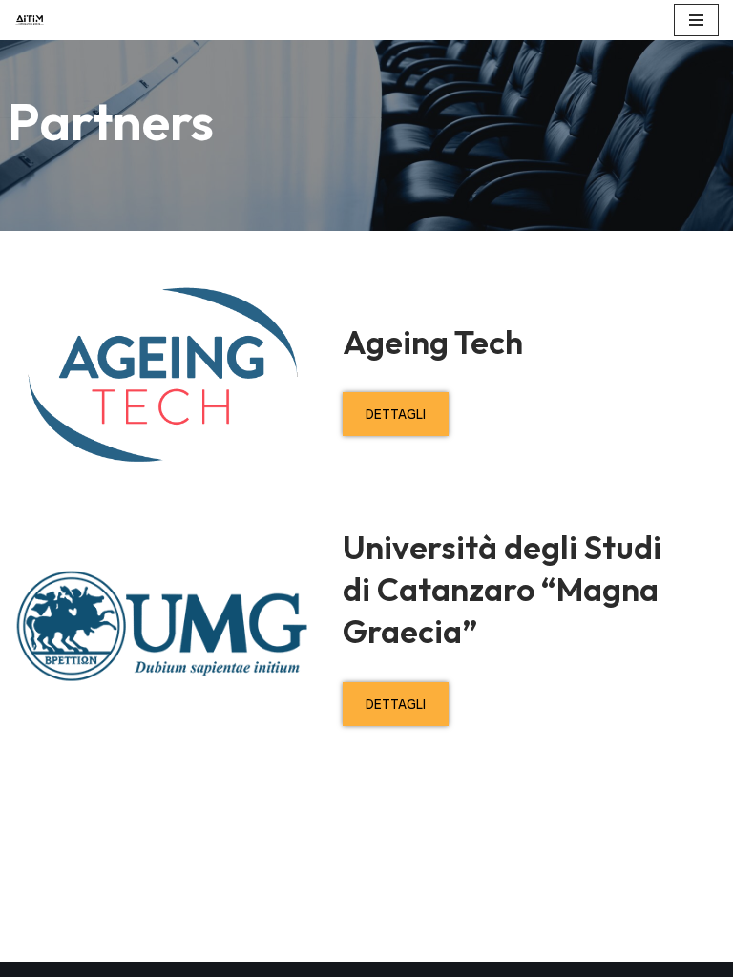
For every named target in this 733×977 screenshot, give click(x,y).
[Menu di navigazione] (696, 20)
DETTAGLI (396, 414)
